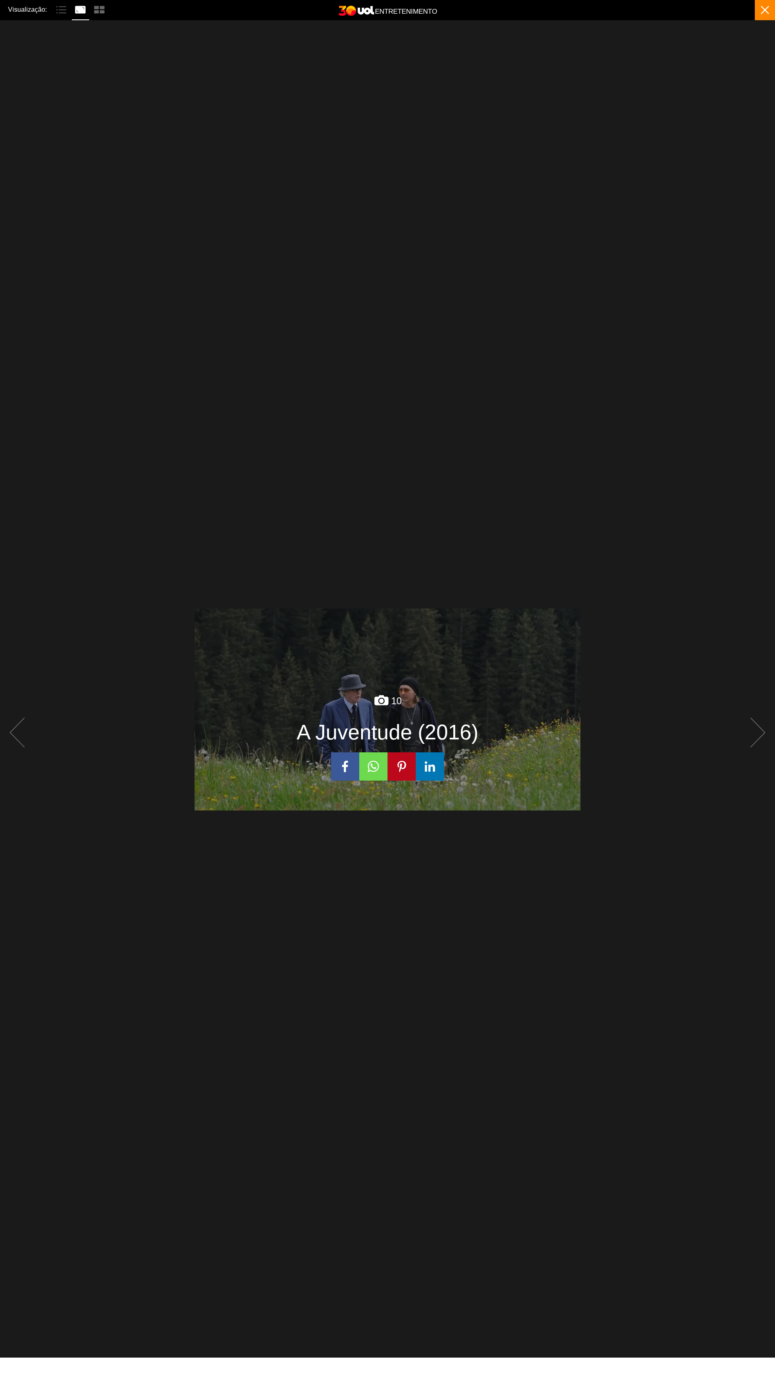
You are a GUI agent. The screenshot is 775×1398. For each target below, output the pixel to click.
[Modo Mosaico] (99, 9)
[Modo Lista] (62, 9)
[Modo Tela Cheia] (81, 9)
